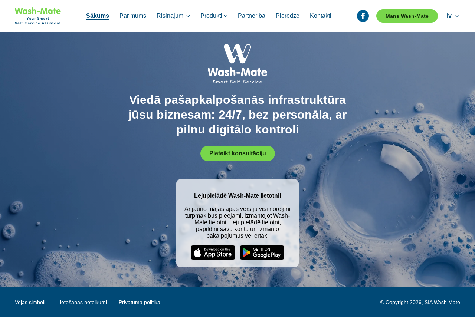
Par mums (132, 16)
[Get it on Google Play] (262, 252)
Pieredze (287, 16)
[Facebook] (363, 16)
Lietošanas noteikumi (82, 302)
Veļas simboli (30, 302)
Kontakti (320, 16)
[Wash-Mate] (38, 15)
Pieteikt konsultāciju (237, 153)
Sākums (97, 16)
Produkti (211, 16)
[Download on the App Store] (213, 252)
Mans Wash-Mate (407, 16)
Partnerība (251, 16)
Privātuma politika (139, 302)
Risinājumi (171, 16)
